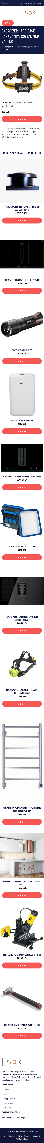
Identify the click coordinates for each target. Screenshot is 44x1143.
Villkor (19, 1136)
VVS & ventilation (26, 102)
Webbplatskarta (22, 1139)
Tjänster (7, 1089)
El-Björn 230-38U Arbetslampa (22, 546)
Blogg (5, 1136)
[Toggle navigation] (4, 13)
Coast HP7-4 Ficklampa (22, 350)
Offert (8, 23)
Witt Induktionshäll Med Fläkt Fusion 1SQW (22, 476)
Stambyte (7, 1108)
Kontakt (12, 1136)
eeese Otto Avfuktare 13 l (22, 420)
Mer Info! (22, 119)
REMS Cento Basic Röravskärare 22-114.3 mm (22, 954)
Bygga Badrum (9, 1099)
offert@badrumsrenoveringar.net (31, 3)
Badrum (15, 102)
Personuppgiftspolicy (32, 1136)
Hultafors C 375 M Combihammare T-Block (22, 1025)
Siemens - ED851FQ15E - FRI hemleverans (22, 280)
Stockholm (7, 3)
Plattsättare (8, 1103)
